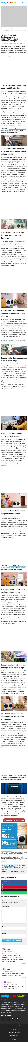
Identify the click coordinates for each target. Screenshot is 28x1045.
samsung (10, 867)
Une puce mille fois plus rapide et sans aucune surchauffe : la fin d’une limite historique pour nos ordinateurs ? (13, 130)
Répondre (24, 963)
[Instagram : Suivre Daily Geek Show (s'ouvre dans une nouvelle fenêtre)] (8, 1019)
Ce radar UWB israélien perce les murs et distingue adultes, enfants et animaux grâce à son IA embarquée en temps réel (13, 567)
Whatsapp (6, 893)
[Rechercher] (23, 2)
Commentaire (6, 906)
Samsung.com (3, 861)
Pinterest (6, 887)
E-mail (4, 933)
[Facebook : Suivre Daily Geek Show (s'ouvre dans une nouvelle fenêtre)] (3, 1019)
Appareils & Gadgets (14, 871)
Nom (4, 926)
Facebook (6, 881)
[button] (26, 2)
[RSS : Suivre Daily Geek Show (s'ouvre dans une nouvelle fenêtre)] (12, 1019)
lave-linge (4, 869)
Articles (22, 871)
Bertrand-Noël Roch (9, 866)
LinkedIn (6, 884)
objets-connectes (18, 867)
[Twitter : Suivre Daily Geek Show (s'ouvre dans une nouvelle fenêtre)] (17, 1019)
